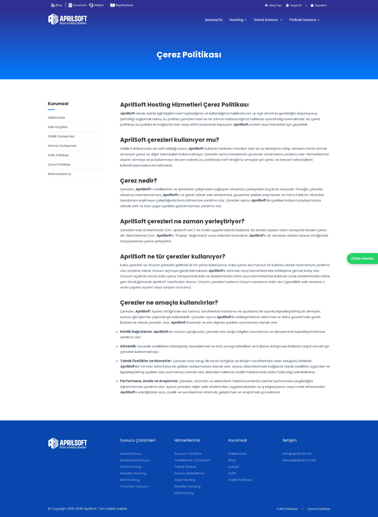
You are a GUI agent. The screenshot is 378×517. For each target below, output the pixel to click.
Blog (231, 460)
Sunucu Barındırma (189, 473)
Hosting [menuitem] (236, 19)
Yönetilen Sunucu (134, 486)
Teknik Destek (185, 466)
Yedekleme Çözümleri (192, 460)
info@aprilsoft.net (297, 453)
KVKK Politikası (58, 155)
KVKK (232, 473)
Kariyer (233, 466)
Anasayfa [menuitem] (213, 19)
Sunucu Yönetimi (187, 453)
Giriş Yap (275, 5)
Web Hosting (130, 466)
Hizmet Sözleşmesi (62, 146)
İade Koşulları (58, 127)
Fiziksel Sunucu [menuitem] (302, 19)
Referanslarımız (59, 174)
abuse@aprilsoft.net (299, 460)
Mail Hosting (130, 479)
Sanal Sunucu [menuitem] (266, 19)
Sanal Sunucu (131, 453)
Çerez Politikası (59, 164)
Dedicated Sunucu (135, 460)
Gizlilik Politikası (240, 479)
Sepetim (320, 5)
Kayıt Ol (295, 5)
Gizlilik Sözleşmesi (61, 136)
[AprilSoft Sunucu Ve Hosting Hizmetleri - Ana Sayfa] (69, 20)
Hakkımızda (56, 117)
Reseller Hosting (133, 473)
